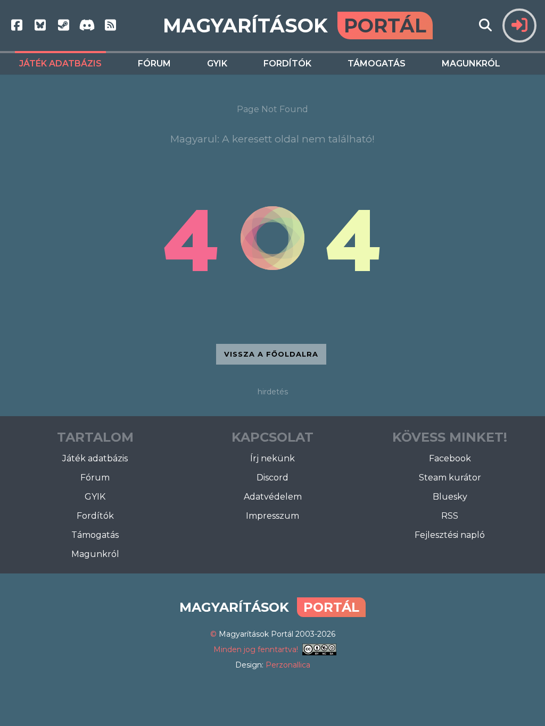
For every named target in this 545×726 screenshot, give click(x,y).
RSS (449, 516)
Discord (272, 477)
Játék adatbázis (60, 63)
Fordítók (287, 63)
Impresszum (272, 516)
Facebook (450, 458)
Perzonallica (288, 665)
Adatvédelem (273, 497)
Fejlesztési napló (450, 535)
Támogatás (377, 63)
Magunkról (471, 63)
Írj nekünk (272, 458)
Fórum (154, 63)
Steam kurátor (450, 477)
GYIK (217, 63)
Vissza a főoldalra (271, 354)
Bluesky (450, 497)
